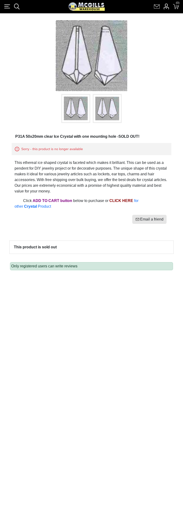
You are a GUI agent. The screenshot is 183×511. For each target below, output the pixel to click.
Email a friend (151, 219)
